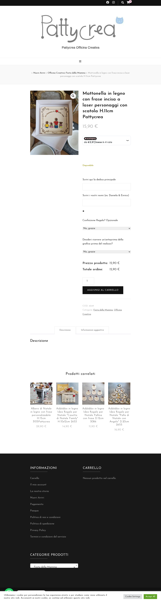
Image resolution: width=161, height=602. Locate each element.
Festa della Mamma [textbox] (53, 567)
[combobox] (54, 565)
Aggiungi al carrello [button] (41, 398)
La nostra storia (39, 491)
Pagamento (36, 504)
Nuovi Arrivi (37, 497)
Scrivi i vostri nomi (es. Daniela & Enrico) (106, 195)
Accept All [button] (150, 597)
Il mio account (38, 484)
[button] (73, 96)
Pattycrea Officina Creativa (80, 47)
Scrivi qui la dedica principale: (99, 179)
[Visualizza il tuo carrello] (128, 3)
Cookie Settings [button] (132, 597)
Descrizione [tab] (65, 330)
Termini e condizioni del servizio (48, 537)
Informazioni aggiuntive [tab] (92, 330)
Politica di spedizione (42, 524)
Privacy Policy (38, 530)
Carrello (34, 478)
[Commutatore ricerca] (122, 3)
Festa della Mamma (103, 310)
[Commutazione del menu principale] (80, 62)
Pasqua (34, 511)
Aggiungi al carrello (103, 290)
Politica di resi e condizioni (45, 517)
